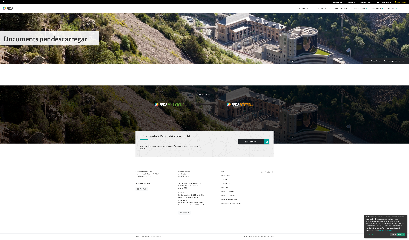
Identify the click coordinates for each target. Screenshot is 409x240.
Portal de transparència (229, 199)
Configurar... (370, 234)
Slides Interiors (376, 61)
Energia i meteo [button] (360, 8)
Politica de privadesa (228, 195)
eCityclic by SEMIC (267, 236)
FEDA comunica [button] (341, 8)
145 (185, 188)
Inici (366, 61)
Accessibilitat (225, 183)
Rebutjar (393, 234)
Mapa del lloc (225, 176)
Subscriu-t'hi (251, 142)
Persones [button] (392, 8)
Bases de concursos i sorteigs (231, 203)
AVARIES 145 (401, 2)
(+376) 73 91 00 (146, 183)
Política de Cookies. (385, 230)
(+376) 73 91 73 (193, 186)
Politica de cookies (227, 191)
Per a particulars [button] (303, 8)
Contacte (224, 187)
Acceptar (401, 234)
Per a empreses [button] (322, 8)
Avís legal (224, 179)
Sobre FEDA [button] (377, 8)
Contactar (141, 189)
